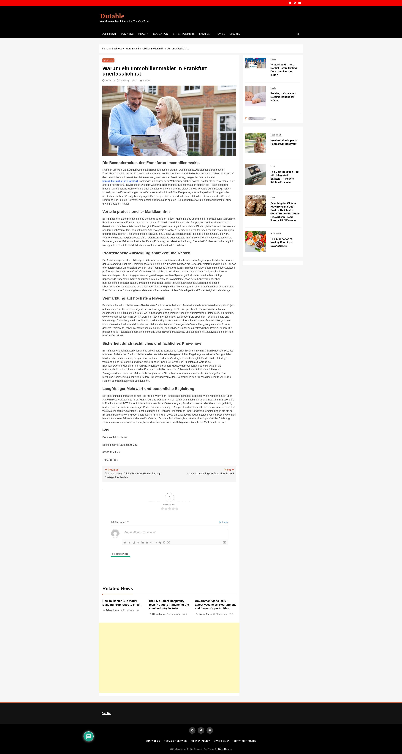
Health (143, 33)
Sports (235, 33)
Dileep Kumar (113, 610)
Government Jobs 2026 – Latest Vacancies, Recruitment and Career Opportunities (215, 604)
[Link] (160, 542)
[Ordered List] (142, 542)
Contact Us (153, 741)
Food (273, 135)
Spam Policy (222, 741)
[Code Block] (156, 542)
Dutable (112, 16)
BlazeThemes (225, 749)
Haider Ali (110, 80)
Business (127, 33)
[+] (168, 542)
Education (160, 33)
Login (225, 522)
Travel (220, 33)
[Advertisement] (169, 658)
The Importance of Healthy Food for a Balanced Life (281, 242)
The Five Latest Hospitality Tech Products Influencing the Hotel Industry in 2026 (169, 604)
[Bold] (125, 542)
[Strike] (138, 542)
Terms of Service (175, 741)
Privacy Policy (200, 741)
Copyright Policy (245, 741)
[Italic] (129, 542)
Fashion (204, 33)
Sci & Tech (109, 33)
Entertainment (183, 33)
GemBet (106, 713)
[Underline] (134, 542)
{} (164, 542)
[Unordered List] (147, 542)
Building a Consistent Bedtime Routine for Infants (283, 72)
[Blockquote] (151, 542)
